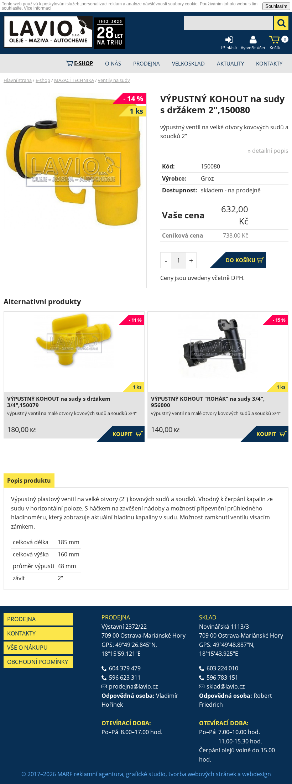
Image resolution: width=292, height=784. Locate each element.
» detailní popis (268, 151)
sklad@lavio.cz (226, 686)
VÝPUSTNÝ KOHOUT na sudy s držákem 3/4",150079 (58, 402)
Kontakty (21, 633)
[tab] (29, 480)
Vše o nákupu (27, 647)
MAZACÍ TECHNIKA (74, 80)
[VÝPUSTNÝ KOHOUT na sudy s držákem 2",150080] (73, 161)
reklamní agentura (98, 774)
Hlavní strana (18, 80)
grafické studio (146, 774)
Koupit (128, 434)
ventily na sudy (114, 80)
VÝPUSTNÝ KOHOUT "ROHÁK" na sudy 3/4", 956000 (208, 402)
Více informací (37, 8)
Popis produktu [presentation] (29, 480)
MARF (64, 774)
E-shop (43, 80)
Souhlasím (276, 6)
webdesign (256, 774)
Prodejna (21, 619)
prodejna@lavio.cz (133, 686)
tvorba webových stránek (202, 774)
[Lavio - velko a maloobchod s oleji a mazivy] (48, 32)
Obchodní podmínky (37, 662)
